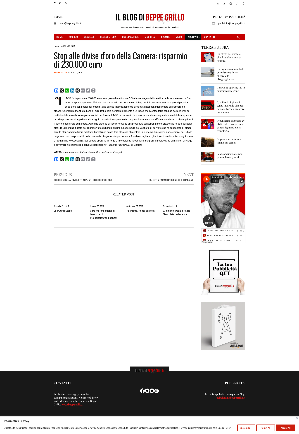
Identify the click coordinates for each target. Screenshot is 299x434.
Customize (245, 428)
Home (56, 46)
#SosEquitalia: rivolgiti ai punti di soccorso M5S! (83, 180)
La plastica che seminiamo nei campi (229, 140)
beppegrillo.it (60, 73)
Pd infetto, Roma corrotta (140, 210)
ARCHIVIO (65, 46)
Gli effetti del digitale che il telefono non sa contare (229, 57)
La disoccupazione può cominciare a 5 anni (229, 155)
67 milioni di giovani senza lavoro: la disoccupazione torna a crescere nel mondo (231, 107)
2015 (73, 46)
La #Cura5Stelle (63, 210)
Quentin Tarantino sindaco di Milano (171, 180)
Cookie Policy (224, 428)
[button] (56, 3)
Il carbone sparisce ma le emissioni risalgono (231, 89)
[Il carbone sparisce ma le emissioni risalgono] (208, 90)
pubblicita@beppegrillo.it (231, 23)
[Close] (297, 418)
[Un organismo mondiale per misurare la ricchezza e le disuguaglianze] (208, 72)
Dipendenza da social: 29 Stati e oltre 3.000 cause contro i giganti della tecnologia (230, 125)
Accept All (286, 428)
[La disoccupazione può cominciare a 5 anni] (208, 156)
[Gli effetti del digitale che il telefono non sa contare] (208, 57)
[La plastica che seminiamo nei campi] (208, 142)
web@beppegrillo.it (70, 23)
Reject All (265, 428)
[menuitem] (60, 37)
